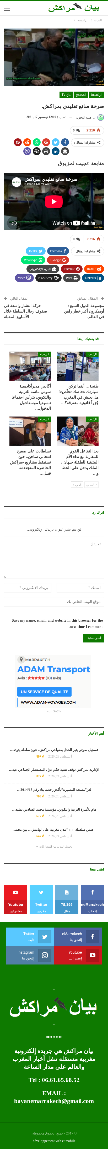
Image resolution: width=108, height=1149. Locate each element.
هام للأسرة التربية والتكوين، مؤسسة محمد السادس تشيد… (54, 809)
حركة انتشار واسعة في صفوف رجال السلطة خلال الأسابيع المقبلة (25, 311)
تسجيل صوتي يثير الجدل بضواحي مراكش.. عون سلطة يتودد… (54, 750)
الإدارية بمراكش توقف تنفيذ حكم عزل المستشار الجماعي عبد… (54, 770)
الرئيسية (96, 95)
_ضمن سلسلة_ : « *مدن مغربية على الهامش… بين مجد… (54, 829)
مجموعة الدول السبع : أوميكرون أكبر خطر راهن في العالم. (84, 311)
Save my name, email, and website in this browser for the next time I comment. (57, 623)
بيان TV (66, 95)
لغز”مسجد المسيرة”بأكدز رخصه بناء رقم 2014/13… (54, 790)
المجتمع (81, 95)
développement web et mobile (54, 1141)
